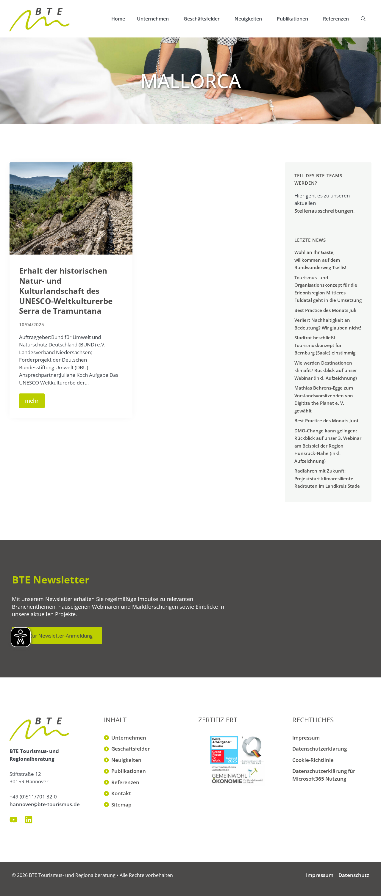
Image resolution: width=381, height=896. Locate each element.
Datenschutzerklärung (319, 748)
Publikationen (292, 18)
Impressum (306, 737)
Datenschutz (353, 875)
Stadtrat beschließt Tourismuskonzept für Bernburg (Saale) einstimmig (324, 345)
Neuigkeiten (248, 18)
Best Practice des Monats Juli (325, 310)
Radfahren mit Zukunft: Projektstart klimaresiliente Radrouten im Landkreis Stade (327, 478)
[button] (363, 18)
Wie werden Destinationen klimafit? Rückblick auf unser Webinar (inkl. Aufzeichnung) (325, 370)
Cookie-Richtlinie (313, 760)
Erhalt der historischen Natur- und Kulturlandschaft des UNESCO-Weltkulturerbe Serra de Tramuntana (66, 290)
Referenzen (336, 18)
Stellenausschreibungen (323, 210)
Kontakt (121, 793)
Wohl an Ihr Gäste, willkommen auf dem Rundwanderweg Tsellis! (320, 259)
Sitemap (121, 804)
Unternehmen (153, 18)
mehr (32, 400)
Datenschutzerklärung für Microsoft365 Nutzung (323, 775)
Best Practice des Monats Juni (326, 420)
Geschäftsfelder (202, 18)
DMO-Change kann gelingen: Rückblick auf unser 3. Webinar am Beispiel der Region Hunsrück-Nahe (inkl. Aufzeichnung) (327, 446)
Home (118, 18)
